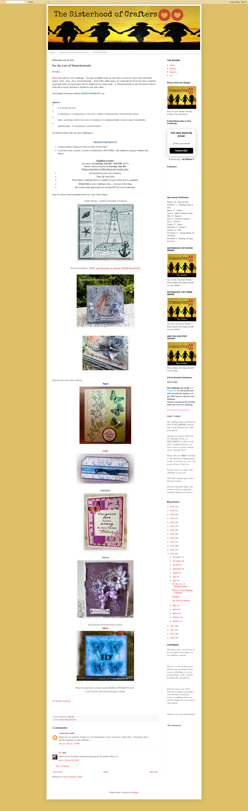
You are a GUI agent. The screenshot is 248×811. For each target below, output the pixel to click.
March (175, 613)
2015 (172, 549)
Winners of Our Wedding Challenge (182, 591)
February (177, 617)
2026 (172, 506)
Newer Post (57, 771)
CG (60, 752)
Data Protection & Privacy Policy (74, 52)
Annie (172, 65)
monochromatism (94, 126)
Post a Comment (62, 766)
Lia (171, 75)
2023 (172, 518)
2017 (172, 541)
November (177, 560)
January (176, 621)
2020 (172, 530)
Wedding (175, 596)
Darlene (173, 68)
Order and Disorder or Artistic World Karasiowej (114, 268)
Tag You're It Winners (181, 600)
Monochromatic (70, 719)
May (175, 605)
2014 (172, 553)
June (175, 580)
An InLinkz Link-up (61, 700)
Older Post (153, 771)
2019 (172, 534)
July (175, 576)
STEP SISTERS (100, 52)
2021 (172, 526)
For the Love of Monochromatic (179, 585)
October (176, 564)
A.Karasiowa (64, 733)
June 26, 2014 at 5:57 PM (69, 743)
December (177, 557)
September (177, 568)
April (175, 609)
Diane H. (173, 72)
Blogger (135, 792)
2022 (172, 522)
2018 (172, 538)
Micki (54, 78)
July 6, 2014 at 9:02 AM (68, 760)
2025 (172, 510)
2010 (172, 637)
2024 (172, 514)
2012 (172, 629)
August (176, 572)
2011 (172, 633)
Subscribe (181, 150)
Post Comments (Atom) (73, 776)
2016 (172, 545)
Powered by (174, 159)
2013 (172, 626)
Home (52, 52)
